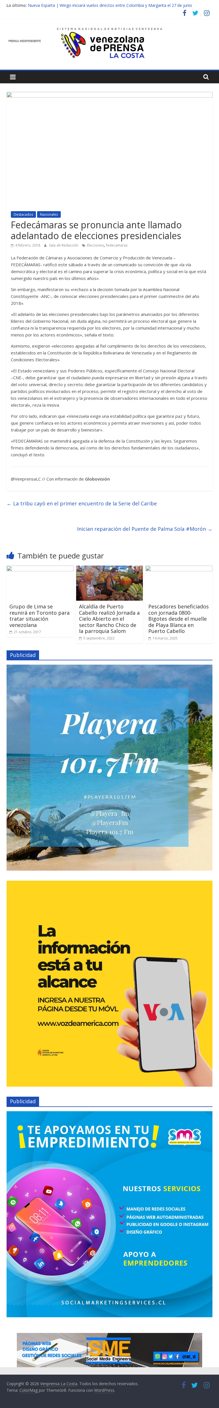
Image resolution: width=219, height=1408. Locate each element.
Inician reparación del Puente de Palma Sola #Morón (144, 528)
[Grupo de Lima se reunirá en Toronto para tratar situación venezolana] (40, 569)
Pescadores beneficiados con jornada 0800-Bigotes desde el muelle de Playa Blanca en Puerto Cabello (178, 618)
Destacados (23, 214)
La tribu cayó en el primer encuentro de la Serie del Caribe (82, 503)
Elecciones (95, 245)
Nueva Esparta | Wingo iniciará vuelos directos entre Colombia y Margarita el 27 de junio (110, 5)
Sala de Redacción (64, 245)
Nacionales (49, 214)
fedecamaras (116, 245)
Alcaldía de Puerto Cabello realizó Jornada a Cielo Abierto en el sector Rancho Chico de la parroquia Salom (109, 618)
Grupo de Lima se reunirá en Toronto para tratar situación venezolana (39, 615)
